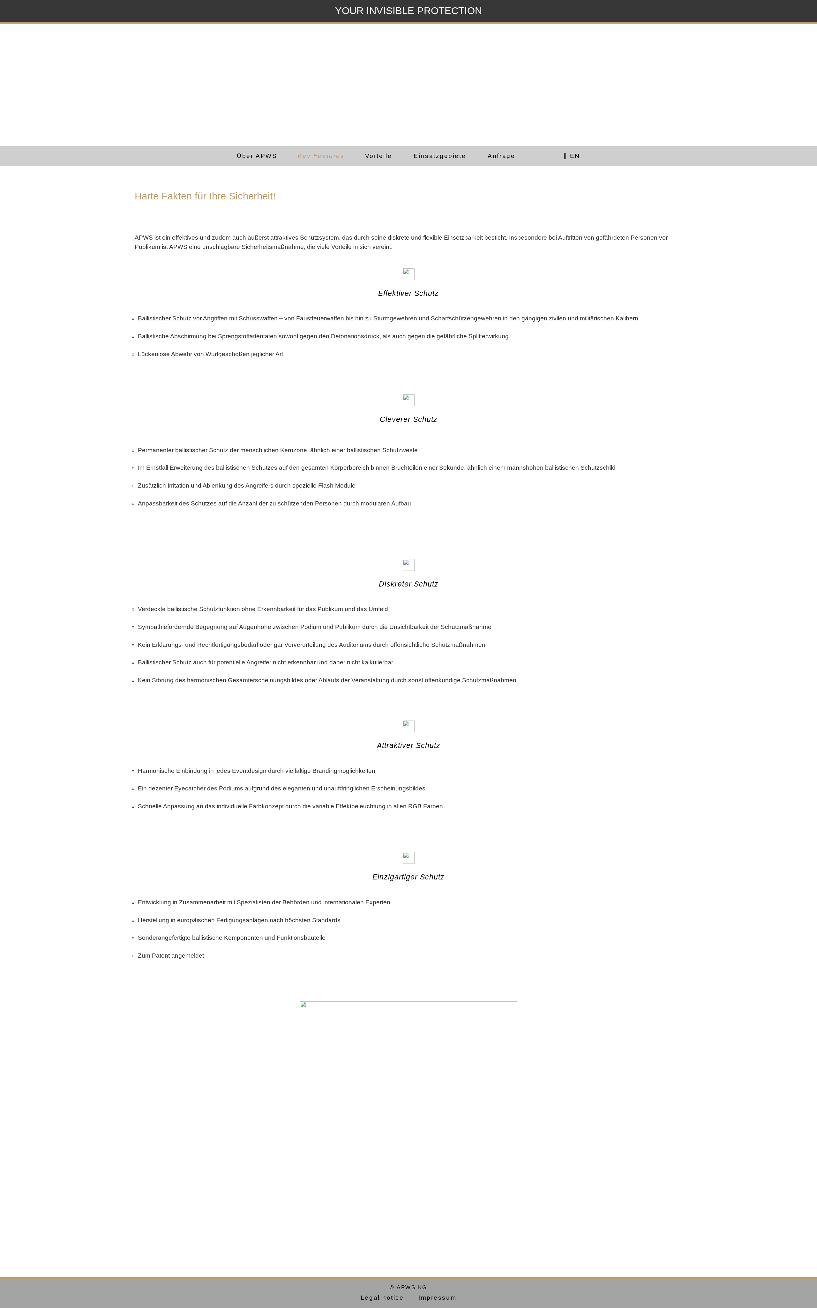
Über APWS (257, 156)
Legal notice (382, 1297)
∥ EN (571, 156)
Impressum (437, 1297)
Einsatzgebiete (440, 156)
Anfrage (501, 156)
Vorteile (378, 156)
